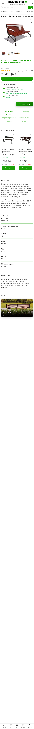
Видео (9, 121)
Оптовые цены (25, 118)
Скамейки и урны (15, 16)
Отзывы (24, 121)
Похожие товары (9, 113)
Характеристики (9, 118)
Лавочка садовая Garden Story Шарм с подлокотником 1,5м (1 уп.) (25, 151)
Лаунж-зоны (18, 11)
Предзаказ (17, 79)
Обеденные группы (7, 11)
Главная (4, 16)
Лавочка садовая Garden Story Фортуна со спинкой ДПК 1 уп (8, 151)
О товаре (25, 112)
